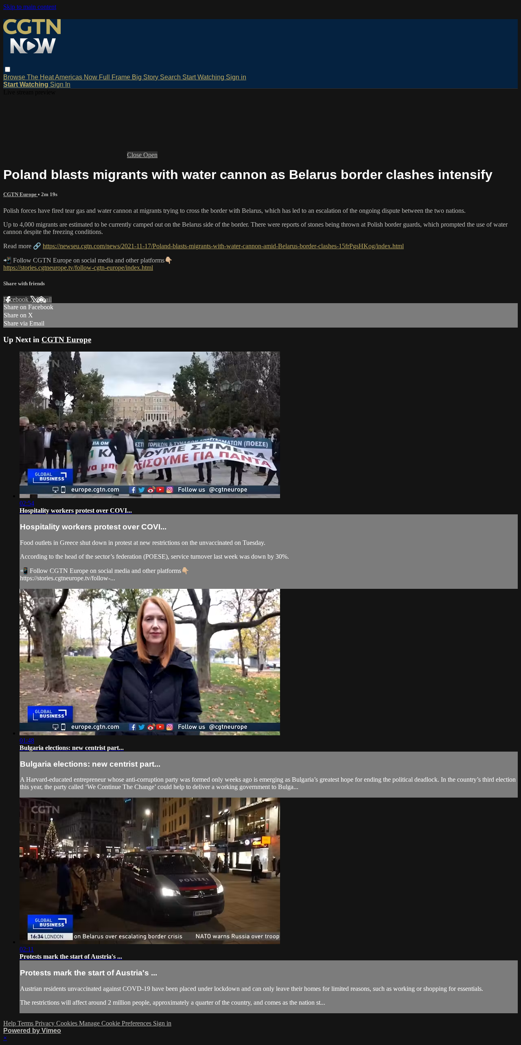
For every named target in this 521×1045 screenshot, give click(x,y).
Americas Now (77, 77)
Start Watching (204, 77)
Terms (26, 1023)
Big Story (146, 77)
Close (135, 154)
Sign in (236, 77)
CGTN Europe (20, 194)
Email (44, 299)
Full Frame (115, 77)
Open (150, 154)
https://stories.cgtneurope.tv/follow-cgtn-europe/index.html (78, 267)
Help (10, 1023)
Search (171, 77)
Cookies (67, 1023)
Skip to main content (29, 6)
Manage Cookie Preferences (116, 1023)
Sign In (60, 84)
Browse (15, 77)
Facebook (16, 299)
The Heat (41, 77)
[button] (7, 69)
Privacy (45, 1023)
